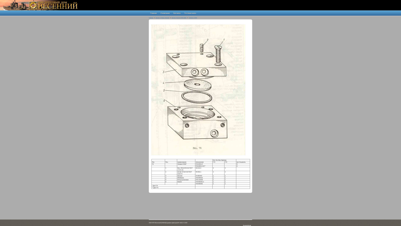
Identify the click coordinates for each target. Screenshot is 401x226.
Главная (151, 17)
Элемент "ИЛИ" (193, 17)
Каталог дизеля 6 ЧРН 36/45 (179, 17)
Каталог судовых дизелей (162, 17)
